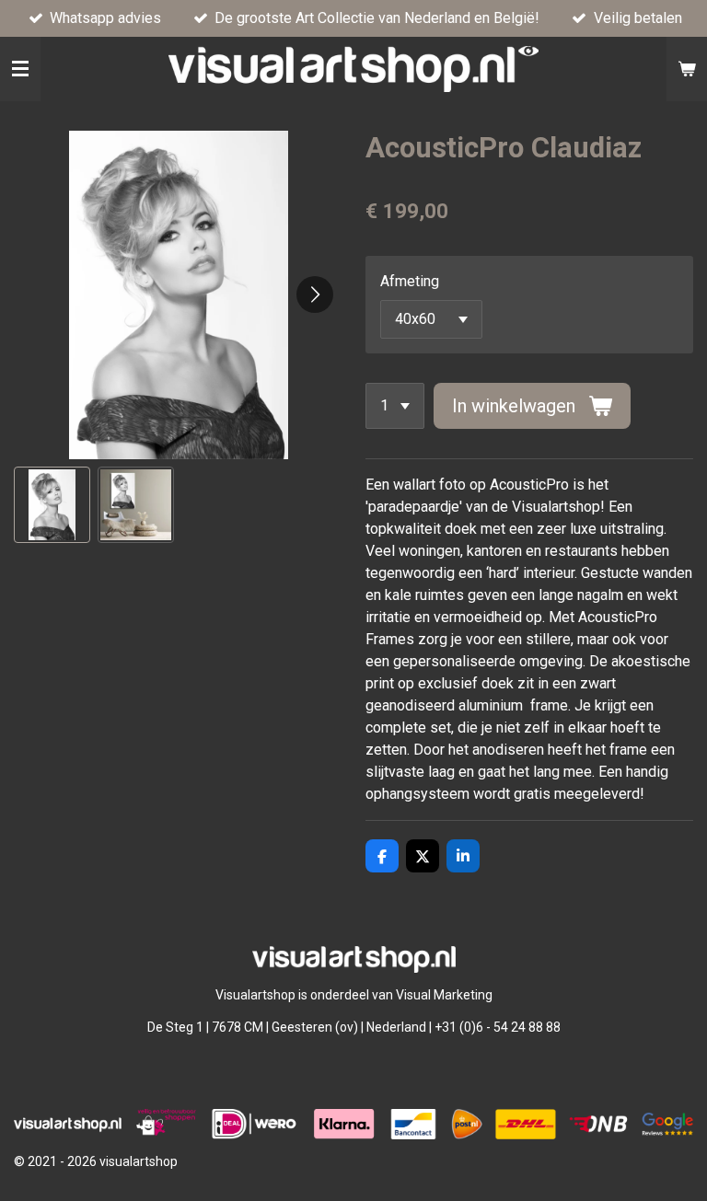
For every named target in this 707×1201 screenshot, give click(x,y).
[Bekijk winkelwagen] (686, 69)
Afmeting (409, 281)
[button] (52, 505)
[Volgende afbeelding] (314, 294)
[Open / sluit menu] (20, 69)
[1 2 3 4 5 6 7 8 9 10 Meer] (394, 406)
